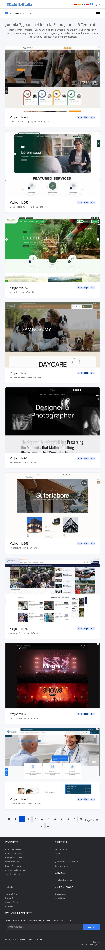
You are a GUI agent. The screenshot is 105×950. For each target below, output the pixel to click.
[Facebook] (82, 944)
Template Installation (64, 880)
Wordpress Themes (13, 857)
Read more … (52, 71)
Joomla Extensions (13, 866)
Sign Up (91, 927)
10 (81, 819)
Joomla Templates (13, 849)
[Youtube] (91, 944)
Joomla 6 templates (13, 853)
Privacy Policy (11, 898)
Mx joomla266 (19, 288)
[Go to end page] (48, 826)
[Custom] (96, 944)
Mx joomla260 (19, 799)
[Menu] (98, 13)
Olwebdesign (60, 894)
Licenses (9, 906)
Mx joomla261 (19, 714)
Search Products (12, 874)
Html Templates (12, 861)
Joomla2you (60, 898)
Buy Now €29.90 (52, 87)
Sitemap (96, 942)
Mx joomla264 (19, 458)
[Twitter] (87, 944)
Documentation (61, 866)
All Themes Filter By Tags (16, 870)
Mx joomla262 (19, 629)
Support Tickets (61, 849)
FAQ (56, 857)
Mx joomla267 (19, 202)
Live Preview (52, 79)
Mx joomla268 (19, 117)
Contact (58, 853)
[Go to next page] (42, 826)
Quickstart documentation (66, 861)
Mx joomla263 (19, 543)
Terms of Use (11, 894)
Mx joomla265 (19, 373)
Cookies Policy (11, 902)
